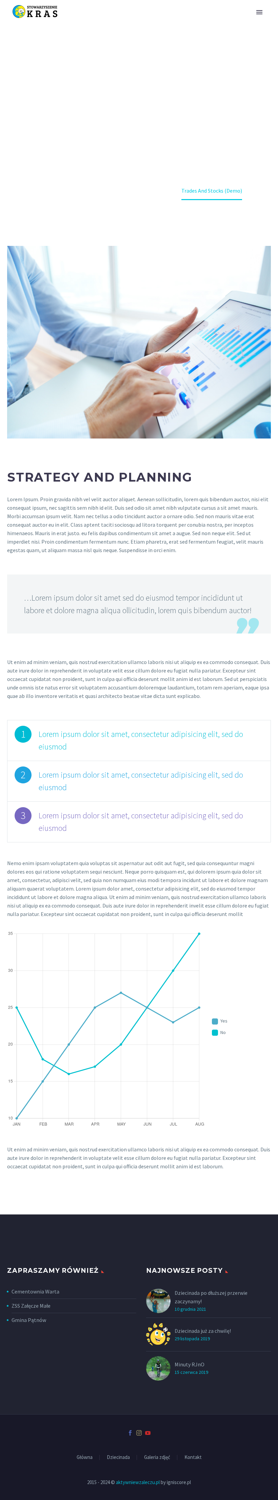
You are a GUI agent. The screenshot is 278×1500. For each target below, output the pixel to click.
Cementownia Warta (35, 1291)
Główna (85, 1457)
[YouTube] (148, 1433)
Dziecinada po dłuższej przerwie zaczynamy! (211, 1297)
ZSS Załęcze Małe (31, 1305)
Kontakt (193, 1457)
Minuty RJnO (189, 1364)
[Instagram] (139, 1433)
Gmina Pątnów (29, 1320)
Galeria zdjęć (157, 1457)
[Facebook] (130, 1433)
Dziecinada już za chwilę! (203, 1330)
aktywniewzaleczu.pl (138, 1482)
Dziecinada (118, 1457)
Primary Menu (259, 12)
